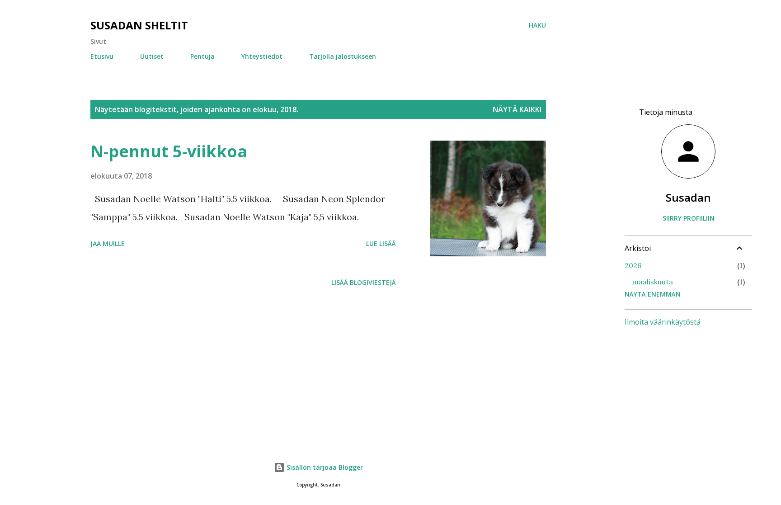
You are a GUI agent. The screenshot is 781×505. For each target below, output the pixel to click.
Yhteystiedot (261, 56)
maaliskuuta (652, 281)
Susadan (688, 197)
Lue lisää (381, 243)
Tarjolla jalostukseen (342, 56)
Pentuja (202, 56)
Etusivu (101, 56)
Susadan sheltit (139, 25)
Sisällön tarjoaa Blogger (324, 467)
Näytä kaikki (517, 109)
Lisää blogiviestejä (363, 282)
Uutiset (152, 56)
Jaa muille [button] (107, 243)
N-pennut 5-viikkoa (168, 151)
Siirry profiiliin (689, 218)
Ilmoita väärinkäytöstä (663, 322)
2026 (633, 265)
